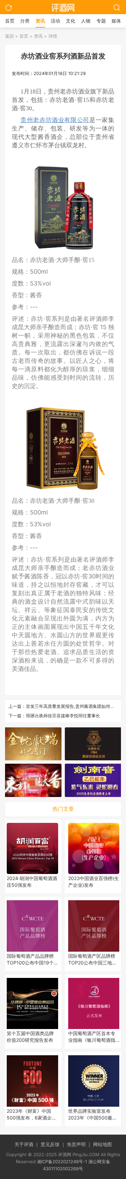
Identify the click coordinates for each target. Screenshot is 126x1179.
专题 (101, 21)
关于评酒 (26, 1144)
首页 (9, 21)
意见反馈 (53, 1144)
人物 (85, 21)
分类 (25, 21)
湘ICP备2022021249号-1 (62, 1161)
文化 (70, 21)
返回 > (11, 36)
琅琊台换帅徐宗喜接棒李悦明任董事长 (63, 715)
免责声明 (79, 1144)
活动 (55, 21)
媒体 (116, 21)
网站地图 (102, 1144)
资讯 (40, 21)
